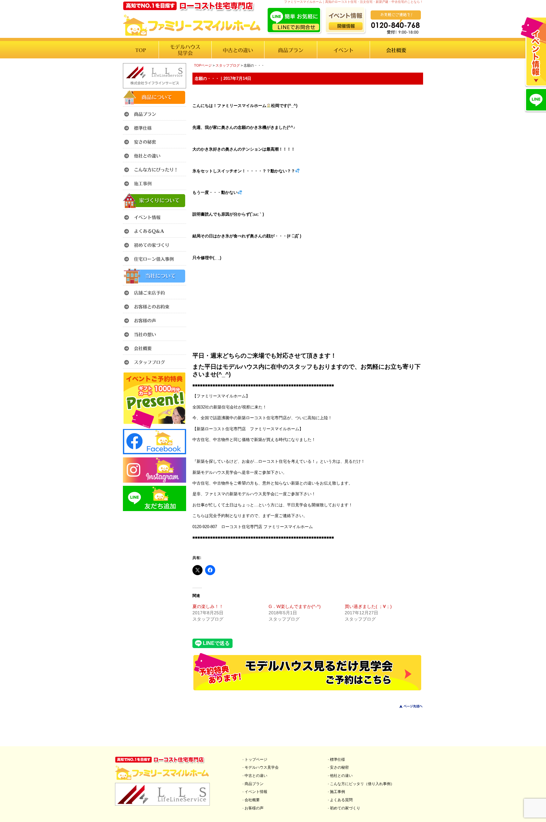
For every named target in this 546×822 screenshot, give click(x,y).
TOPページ (203, 65)
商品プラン (254, 784)
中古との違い (256, 775)
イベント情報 (256, 791)
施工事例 (337, 791)
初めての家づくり (345, 808)
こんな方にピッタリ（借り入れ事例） (362, 784)
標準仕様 (337, 759)
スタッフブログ (227, 65)
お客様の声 (254, 808)
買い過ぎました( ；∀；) (368, 606)
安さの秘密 (339, 767)
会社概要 (252, 800)
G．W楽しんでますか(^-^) (295, 606)
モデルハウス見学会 (262, 767)
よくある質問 (341, 800)
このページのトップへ (407, 706)
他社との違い (341, 775)
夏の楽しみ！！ (207, 606)
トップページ (256, 759)
